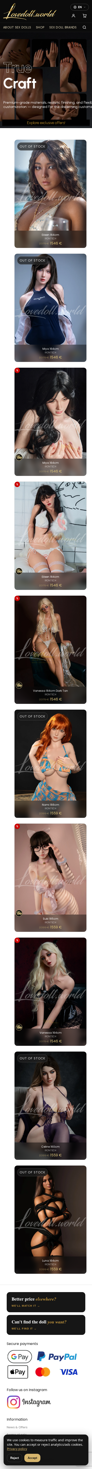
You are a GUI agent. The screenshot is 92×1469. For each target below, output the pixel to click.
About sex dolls (17, 27)
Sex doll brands (63, 27)
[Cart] (84, 15)
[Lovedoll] (30, 11)
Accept (32, 1458)
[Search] (84, 27)
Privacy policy (17, 1449)
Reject (14, 1458)
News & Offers (17, 1427)
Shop (40, 27)
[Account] (73, 15)
